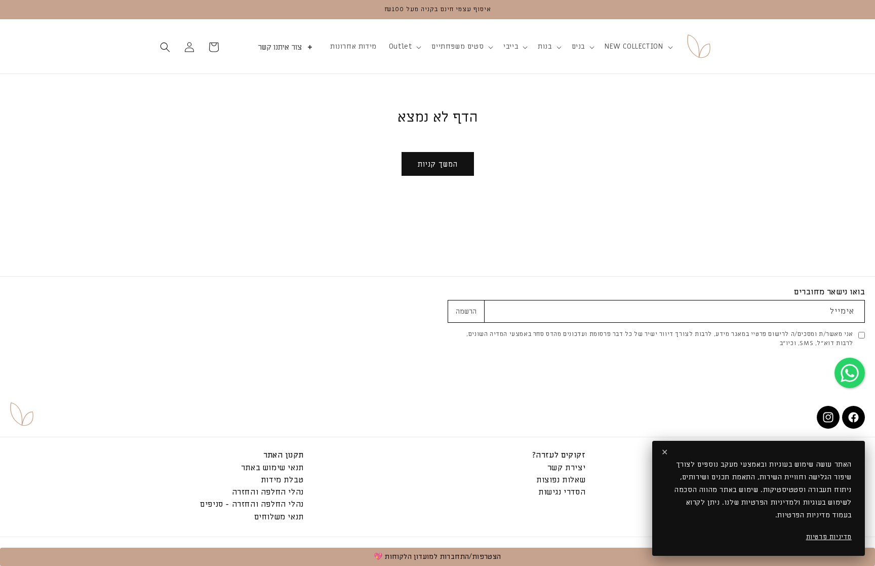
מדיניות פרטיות (829, 537)
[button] (638, 46)
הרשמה (466, 311)
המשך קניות (438, 164)
